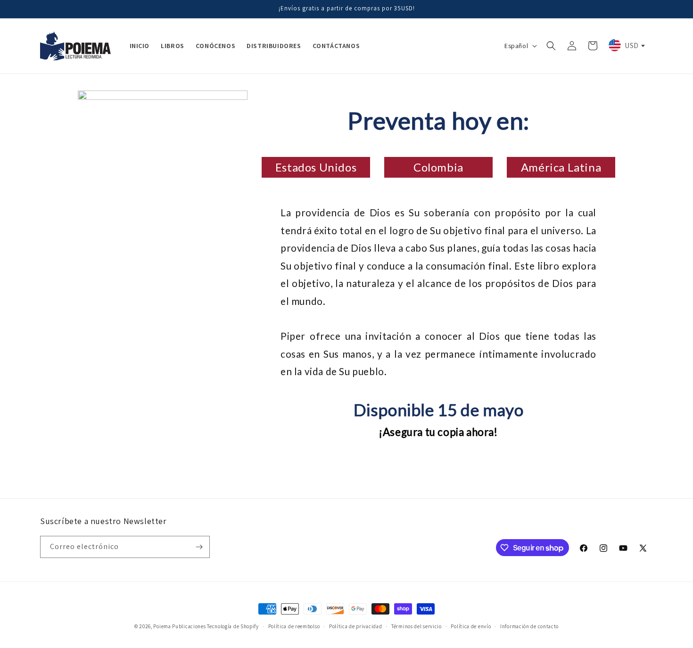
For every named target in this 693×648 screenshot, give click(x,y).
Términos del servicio (416, 626)
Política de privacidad (355, 626)
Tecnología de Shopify (233, 626)
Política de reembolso (294, 626)
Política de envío (471, 626)
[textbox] (626, 45)
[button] (551, 45)
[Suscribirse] (199, 547)
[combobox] (626, 45)
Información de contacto (529, 626)
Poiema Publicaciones (179, 626)
